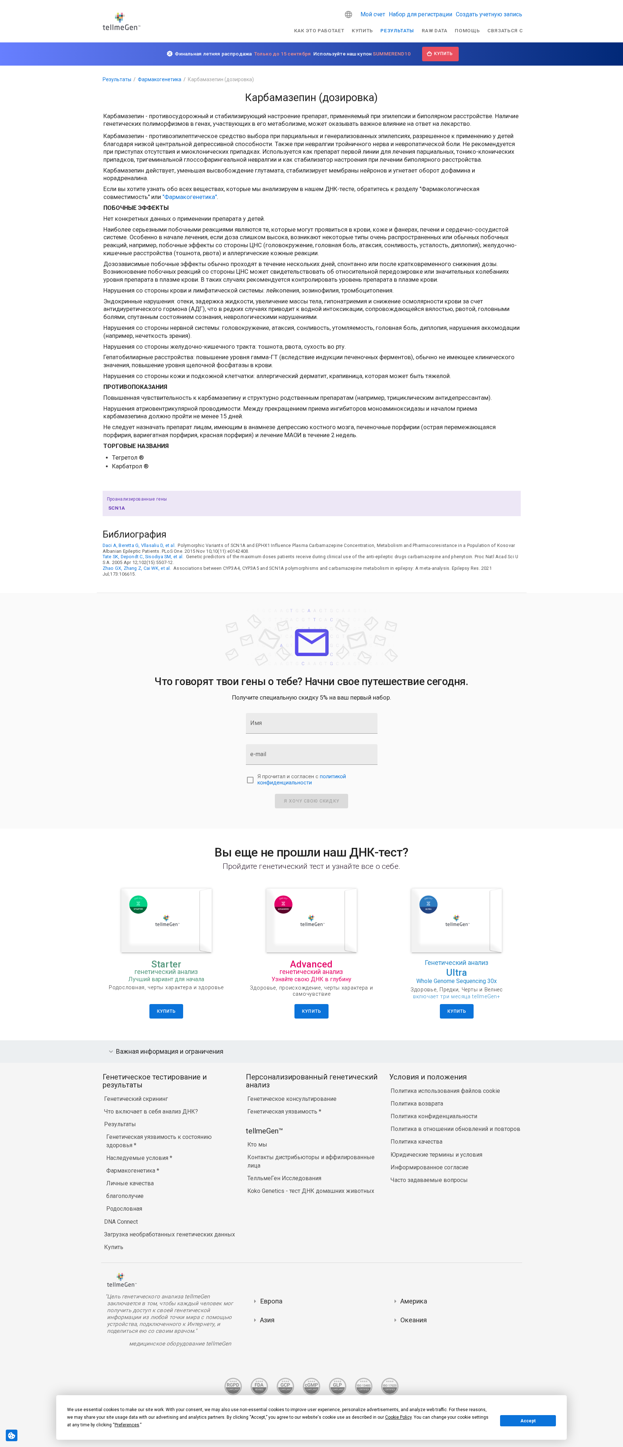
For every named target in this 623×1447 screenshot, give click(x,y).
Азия (267, 1320)
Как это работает (319, 30)
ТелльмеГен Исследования (284, 1178)
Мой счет (372, 14)
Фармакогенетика (159, 79)
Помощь (467, 30)
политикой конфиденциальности (301, 780)
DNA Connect (121, 1221)
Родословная (124, 1208)
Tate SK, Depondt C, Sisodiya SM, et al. (143, 556)
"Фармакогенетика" (189, 197)
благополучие (125, 1196)
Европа (271, 1301)
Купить (362, 30)
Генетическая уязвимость (283, 1111)
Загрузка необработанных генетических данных (169, 1234)
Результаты (397, 30)
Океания (413, 1320)
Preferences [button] (127, 1424)
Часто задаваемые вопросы (429, 1180)
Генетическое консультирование (292, 1098)
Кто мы (257, 1144)
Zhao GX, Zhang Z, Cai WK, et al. (137, 568)
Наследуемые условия (138, 1157)
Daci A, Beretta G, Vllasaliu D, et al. (139, 545)
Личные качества (130, 1183)
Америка (413, 1301)
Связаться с (505, 30)
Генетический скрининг (136, 1098)
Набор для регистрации (420, 14)
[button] (348, 14)
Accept (528, 1420)
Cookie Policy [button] (398, 1417)
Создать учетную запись (489, 14)
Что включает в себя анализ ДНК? (151, 1111)
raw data (434, 30)
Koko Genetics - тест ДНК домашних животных (310, 1190)
